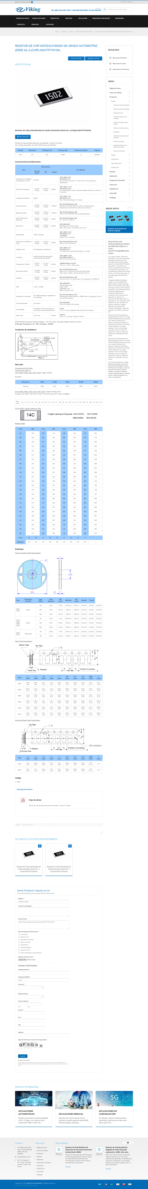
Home (57, 31)
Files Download (23, 137)
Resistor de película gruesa (121, 128)
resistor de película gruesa (116, 373)
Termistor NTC (115, 167)
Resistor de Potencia (119, 151)
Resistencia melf (118, 113)
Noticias (68, 18)
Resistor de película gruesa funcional (121, 136)
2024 (60, 1154)
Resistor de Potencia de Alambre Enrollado (120, 146)
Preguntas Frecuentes (101, 18)
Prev (131, 207)
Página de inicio (22, 18)
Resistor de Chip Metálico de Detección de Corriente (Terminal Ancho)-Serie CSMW (78, 1149)
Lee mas (67, 1166)
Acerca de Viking (39, 18)
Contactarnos (117, 377)
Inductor (113, 155)
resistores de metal (27, 824)
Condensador (115, 159)
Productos (54, 18)
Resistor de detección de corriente (120, 117)
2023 (100, 1154)
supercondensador (116, 163)
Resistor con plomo (119, 141)
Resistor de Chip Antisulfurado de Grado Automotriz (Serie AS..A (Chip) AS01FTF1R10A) (29, 869)
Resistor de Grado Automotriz (84, 31)
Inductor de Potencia (114, 364)
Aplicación (83, 18)
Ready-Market (33, 1185)
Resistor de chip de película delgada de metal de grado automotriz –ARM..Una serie (117, 1149)
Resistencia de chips (117, 368)
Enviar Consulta (76, 58)
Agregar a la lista (93, 58)
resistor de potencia (119, 375)
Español (129, 2)
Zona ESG (35, 24)
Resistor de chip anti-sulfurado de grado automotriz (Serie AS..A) (114, 31)
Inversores (119, 18)
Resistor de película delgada (121, 109)
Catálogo (50, 24)
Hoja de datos (35, 800)
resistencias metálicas (120, 371)
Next (128, 207)
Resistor (71, 31)
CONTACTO (21, 24)
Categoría (64, 31)
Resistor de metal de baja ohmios (121, 123)
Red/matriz (117, 132)
